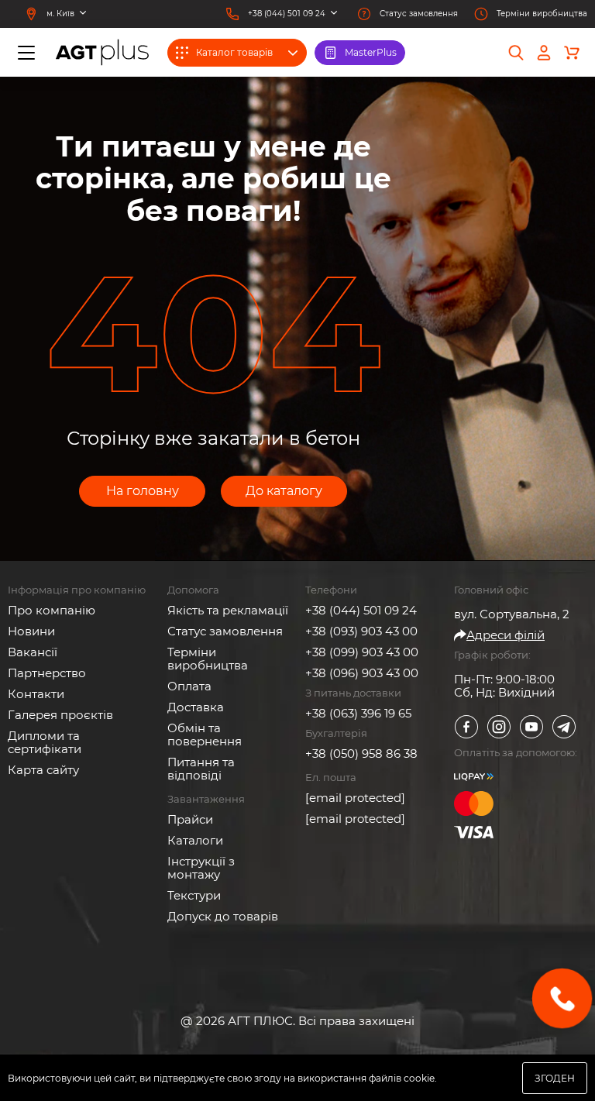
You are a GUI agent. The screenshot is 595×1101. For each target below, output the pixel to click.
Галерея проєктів (60, 714)
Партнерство (47, 673)
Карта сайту (43, 769)
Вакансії (32, 652)
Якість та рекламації (227, 610)
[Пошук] (516, 53)
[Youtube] (531, 726)
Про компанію (51, 610)
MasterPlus (371, 52)
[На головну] (102, 52)
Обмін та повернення (204, 734)
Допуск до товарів (222, 916)
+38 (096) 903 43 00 (361, 673)
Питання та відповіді (201, 768)
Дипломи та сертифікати (44, 742)
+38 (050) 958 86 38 (361, 753)
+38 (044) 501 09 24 (361, 610)
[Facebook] (466, 726)
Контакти (36, 693)
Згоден (555, 1078)
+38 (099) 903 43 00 (361, 652)
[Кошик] (572, 53)
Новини (31, 631)
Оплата (189, 686)
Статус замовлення (225, 631)
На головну (142, 490)
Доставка (195, 707)
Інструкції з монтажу (201, 868)
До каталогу (284, 490)
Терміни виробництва (207, 658)
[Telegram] (564, 726)
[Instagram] (499, 726)
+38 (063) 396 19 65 (358, 713)
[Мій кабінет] (544, 53)
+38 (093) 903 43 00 (361, 631)
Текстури (194, 895)
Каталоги (195, 840)
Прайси (190, 819)
